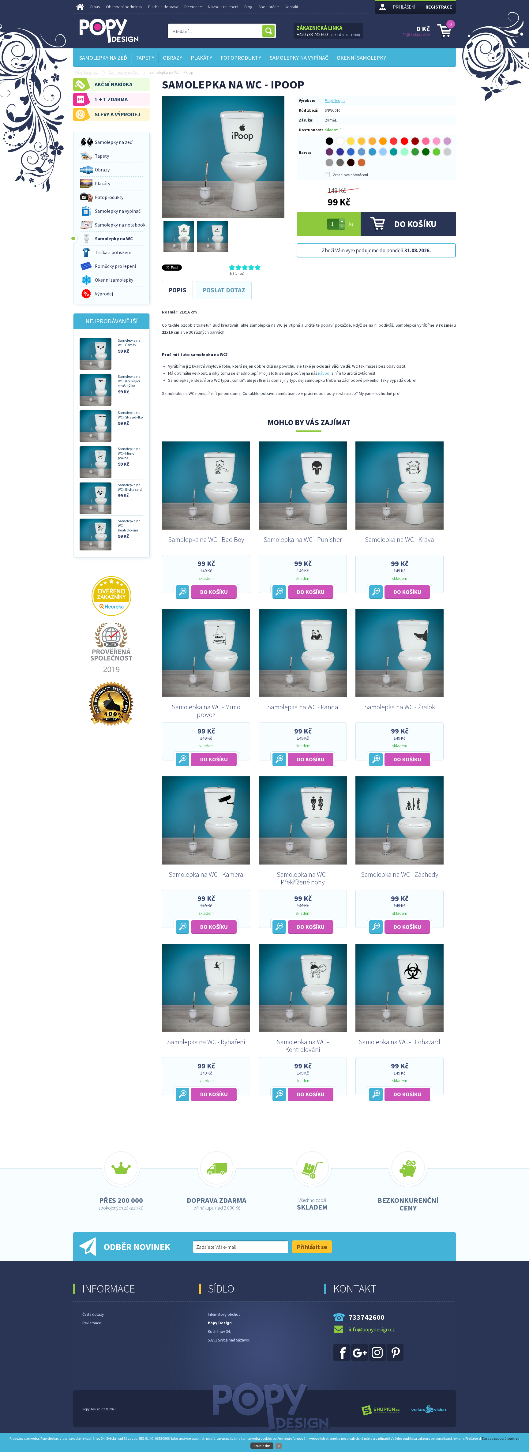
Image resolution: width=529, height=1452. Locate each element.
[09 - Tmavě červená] (415, 141)
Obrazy (172, 57)
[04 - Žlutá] (361, 141)
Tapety (145, 57)
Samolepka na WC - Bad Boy (206, 540)
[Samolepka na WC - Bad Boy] (206, 528)
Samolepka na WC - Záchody (399, 875)
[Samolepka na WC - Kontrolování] (303, 1030)
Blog (248, 6)
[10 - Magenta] (425, 141)
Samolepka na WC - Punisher (303, 540)
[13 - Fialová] (329, 151)
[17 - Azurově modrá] (372, 151)
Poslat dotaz (223, 290)
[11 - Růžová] (436, 141)
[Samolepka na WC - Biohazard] (399, 1030)
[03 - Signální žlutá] (350, 141)
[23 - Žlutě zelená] (436, 151)
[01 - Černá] (329, 141)
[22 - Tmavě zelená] (425, 151)
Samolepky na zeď (103, 57)
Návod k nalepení (223, 6)
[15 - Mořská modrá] (350, 151)
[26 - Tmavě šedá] (340, 162)
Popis (177, 290)
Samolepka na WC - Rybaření (206, 1042)
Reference (193, 6)
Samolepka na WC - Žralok (399, 707)
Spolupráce (268, 6)
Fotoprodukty (241, 57)
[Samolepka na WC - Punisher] (303, 528)
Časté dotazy (93, 1314)
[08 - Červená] (404, 141)
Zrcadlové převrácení (350, 174)
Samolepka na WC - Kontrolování (303, 1045)
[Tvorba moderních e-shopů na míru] (381, 1411)
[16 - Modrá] (361, 151)
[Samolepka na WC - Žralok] (399, 695)
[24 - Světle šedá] (447, 151)
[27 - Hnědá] (350, 162)
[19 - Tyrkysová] (393, 151)
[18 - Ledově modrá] (383, 151)
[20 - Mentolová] (404, 151)
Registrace (439, 7)
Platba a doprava (163, 6)
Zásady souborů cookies (500, 1438)
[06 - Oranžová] (383, 141)
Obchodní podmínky (124, 6)
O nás (95, 6)
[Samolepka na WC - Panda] (303, 695)
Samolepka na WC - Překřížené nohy (303, 878)
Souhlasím (261, 1445)
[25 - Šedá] (329, 162)
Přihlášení (404, 7)
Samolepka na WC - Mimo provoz (206, 710)
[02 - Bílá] (340, 141)
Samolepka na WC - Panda (302, 707)
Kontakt (291, 6)
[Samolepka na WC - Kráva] (399, 528)
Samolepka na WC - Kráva (399, 540)
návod (323, 373)
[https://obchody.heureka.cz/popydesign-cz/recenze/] (111, 614)
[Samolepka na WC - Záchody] (399, 863)
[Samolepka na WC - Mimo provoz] (206, 695)
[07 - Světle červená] (393, 141)
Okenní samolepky (361, 57)
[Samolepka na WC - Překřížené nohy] (303, 863)
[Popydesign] (342, 1359)
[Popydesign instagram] (377, 1359)
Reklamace (91, 1323)
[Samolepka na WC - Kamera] (206, 863)
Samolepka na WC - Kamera (206, 875)
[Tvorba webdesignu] (428, 1411)
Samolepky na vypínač (299, 57)
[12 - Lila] (447, 141)
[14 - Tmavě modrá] (340, 151)
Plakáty (201, 57)
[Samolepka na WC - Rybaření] (206, 1030)
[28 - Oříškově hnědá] (361, 162)
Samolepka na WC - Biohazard (399, 1042)
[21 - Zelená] (415, 151)
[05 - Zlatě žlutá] (372, 141)
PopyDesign (335, 100)
